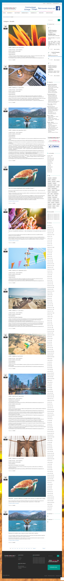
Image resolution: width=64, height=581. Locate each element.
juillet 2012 (49, 294)
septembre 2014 (50, 247)
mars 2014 (49, 258)
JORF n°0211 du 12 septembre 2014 (53, 217)
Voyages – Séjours (50, 122)
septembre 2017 (50, 234)
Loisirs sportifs (50, 104)
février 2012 (49, 303)
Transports (50, 131)
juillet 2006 (49, 418)
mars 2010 (49, 345)
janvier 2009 (49, 371)
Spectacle (48, 170)
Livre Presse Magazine (51, 90)
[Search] (59, 20)
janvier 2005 (49, 451)
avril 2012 (49, 300)
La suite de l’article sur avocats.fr (13, 503)
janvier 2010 (49, 349)
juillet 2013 (49, 272)
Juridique (48, 163)
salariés (54, 204)
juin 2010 (48, 340)
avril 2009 (49, 365)
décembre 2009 (49, 351)
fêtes (51, 193)
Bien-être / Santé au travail (52, 86)
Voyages (54, 207)
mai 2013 (48, 276)
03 (15, 548)
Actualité (13, 59)
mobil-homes (55, 197)
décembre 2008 (49, 373)
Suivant (34, 548)
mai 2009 (48, 363)
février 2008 (49, 391)
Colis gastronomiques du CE (52, 110)
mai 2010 (48, 342)
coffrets (55, 184)
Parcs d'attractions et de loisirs (53, 129)
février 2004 (49, 471)
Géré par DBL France (6, 575)
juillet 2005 (49, 440)
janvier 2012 (49, 305)
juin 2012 (48, 296)
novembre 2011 (49, 309)
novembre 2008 (49, 374)
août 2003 (49, 482)
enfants (53, 190)
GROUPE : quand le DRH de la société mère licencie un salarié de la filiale (26, 498)
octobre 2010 (49, 332)
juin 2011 (48, 318)
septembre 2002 (50, 502)
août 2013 (49, 271)
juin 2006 (48, 420)
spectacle (49, 206)
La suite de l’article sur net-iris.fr (13, 201)
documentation (54, 188)
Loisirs (48, 165)
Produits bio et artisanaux (52, 113)
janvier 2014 (49, 261)
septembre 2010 (50, 334)
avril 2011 (49, 322)
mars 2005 (49, 447)
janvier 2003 (49, 495)
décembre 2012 (49, 285)
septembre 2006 (50, 415)
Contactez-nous (49, 3)
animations (54, 177)
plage (49, 202)
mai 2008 (48, 385)
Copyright (20, 568)
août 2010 (49, 336)
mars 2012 (49, 301)
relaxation (57, 202)
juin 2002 (48, 507)
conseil (57, 186)
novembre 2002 (49, 498)
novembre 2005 (49, 433)
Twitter (19, 559)
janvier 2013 (49, 283)
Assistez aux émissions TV (52, 85)
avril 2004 (49, 467)
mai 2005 (48, 444)
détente (49, 190)
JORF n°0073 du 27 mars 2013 (16, 396)
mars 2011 (49, 323)
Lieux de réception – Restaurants (53, 119)
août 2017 (49, 236)
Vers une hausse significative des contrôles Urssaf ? (21, 188)
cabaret (58, 181)
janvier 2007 (49, 407)
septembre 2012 (50, 291)
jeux (53, 195)
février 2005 (49, 449)
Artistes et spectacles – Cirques (53, 116)
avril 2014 (49, 256)
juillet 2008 (49, 382)
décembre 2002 (49, 496)
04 (17, 548)
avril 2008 (49, 387)
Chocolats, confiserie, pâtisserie (53, 109)
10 (31, 548)
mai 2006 (48, 422)
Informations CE (25, 12)
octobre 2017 (49, 232)
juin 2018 (48, 225)
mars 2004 (49, 469)
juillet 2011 (49, 316)
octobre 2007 (49, 398)
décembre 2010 (49, 329)
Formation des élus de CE (52, 96)
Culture (48, 156)
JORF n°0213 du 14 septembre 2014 (53, 215)
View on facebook (57, 49)
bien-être (53, 181)
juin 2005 (48, 442)
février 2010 (49, 347)
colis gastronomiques (51, 186)
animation (49, 177)
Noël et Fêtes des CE (51, 106)
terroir (58, 206)
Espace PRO (41, 12)
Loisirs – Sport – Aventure (51, 103)
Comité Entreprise (52, 30)
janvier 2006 (49, 429)
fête (48, 193)
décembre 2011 (49, 307)
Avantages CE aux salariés (52, 84)
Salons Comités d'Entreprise (52, 102)
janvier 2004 (49, 473)
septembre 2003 (50, 480)
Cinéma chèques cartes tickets (53, 87)
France (49, 191)
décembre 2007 (49, 394)
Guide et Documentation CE (52, 97)
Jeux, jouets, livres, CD (52, 112)
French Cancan (54, 191)
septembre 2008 (50, 378)
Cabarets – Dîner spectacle (52, 118)
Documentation (49, 159)
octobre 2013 (49, 267)
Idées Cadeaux (50, 111)
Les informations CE (56, 3)
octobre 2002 (49, 500)
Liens (48, 164)
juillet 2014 (49, 251)
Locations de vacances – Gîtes (53, 127)
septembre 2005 (50, 436)
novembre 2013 (49, 265)
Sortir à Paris (50, 120)
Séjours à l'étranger (51, 130)
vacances (49, 207)
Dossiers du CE (33, 12)
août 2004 (49, 460)
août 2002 (49, 504)
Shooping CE (9, 12)
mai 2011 (48, 320)
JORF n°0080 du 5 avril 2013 (15, 356)
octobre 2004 (49, 456)
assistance (53, 179)
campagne (49, 183)
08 (26, 548)
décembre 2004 (49, 453)
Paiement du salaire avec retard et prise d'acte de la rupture (23, 533)
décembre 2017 (49, 229)
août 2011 (49, 314)
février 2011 (49, 325)
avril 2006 (49, 424)
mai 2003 (48, 487)
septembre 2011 (50, 312)
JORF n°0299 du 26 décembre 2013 (17, 130)
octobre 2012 (49, 289)
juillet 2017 (49, 238)
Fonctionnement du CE (51, 94)
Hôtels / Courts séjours (51, 126)
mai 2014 (48, 254)
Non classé (49, 166)
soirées (58, 204)
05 (19, 548)
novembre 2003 (49, 476)
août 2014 (49, 249)
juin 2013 (48, 274)
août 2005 (49, 438)
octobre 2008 (49, 376)
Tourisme (48, 171)
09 (28, 548)
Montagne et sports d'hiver (52, 128)
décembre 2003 (49, 475)
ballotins (49, 181)
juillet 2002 (49, 506)
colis (58, 184)
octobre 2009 (49, 354)
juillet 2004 (49, 462)
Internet (48, 161)
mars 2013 (49, 280)
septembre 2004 (50, 458)
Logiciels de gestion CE (52, 100)
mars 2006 (49, 425)
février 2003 (49, 493)
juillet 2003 (49, 484)
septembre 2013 (50, 269)
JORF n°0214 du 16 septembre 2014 (53, 214)
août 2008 (49, 380)
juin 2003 (48, 486)
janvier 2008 (49, 393)
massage (49, 197)
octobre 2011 (49, 311)
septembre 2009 (50, 356)
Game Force (50, 69)
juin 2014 (48, 252)
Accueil (44, 3)
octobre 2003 (49, 478)
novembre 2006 (49, 411)
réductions (49, 204)
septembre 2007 (50, 400)
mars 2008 (49, 389)
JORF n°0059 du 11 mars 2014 (16, 87)
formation (57, 190)
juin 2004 (48, 464)
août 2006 (49, 416)
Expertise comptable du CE (52, 95)
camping (54, 183)
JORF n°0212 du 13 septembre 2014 (53, 216)
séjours (54, 206)
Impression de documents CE (53, 98)
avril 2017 (49, 243)
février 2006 (49, 427)
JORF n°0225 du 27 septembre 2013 (17, 270)
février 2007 (49, 405)
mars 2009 (49, 367)
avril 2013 (49, 278)
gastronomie (56, 193)
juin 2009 (48, 362)
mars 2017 (49, 245)
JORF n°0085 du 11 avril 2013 (15, 310)
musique (54, 198)
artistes (49, 179)
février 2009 (49, 369)
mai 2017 (48, 241)
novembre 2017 (49, 230)
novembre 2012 (49, 287)
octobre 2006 (49, 413)
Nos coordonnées (21, 566)
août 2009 (49, 358)
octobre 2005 (49, 435)
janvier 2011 (49, 327)
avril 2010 (49, 343)
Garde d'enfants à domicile (52, 89)
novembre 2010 (49, 331)
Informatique (49, 160)
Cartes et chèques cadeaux (52, 108)
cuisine (49, 188)
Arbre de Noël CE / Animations (53, 107)
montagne (49, 198)
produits (52, 202)
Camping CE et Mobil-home (52, 125)
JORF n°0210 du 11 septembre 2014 (53, 219)
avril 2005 (49, 445)
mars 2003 (49, 491)
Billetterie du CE (50, 117)
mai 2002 (48, 509)
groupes (49, 195)
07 (24, 548)
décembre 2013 (49, 263)
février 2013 (49, 281)
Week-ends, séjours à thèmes (53, 132)
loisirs (56, 195)
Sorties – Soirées (50, 115)
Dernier (44, 548)
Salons (48, 168)
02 (12, 548)
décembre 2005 (49, 431)
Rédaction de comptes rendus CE (53, 101)
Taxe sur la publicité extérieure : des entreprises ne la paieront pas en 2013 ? (27, 231)
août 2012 (49, 292)
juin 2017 (48, 240)
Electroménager (50, 88)
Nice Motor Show (52, 34)
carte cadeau (50, 184)
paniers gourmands (56, 200)
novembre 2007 (49, 396)
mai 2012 (48, 298)
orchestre (49, 200)
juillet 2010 (49, 338)
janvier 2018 (49, 227)
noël (58, 198)
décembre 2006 (49, 409)
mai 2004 (48, 466)
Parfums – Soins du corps (52, 91)
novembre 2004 (49, 455)
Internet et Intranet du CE (52, 99)
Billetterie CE (17, 12)
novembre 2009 (49, 353)
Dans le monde (49, 158)
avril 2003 (49, 489)
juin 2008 (48, 384)
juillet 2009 (49, 360)
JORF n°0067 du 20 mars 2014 (16, 47)
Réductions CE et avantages (52, 92)
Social (48, 169)
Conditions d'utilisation (22, 567)
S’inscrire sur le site (51, 575)
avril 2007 (49, 402)
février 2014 (49, 260)
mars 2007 (49, 404)
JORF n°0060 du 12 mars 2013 (16, 458)
